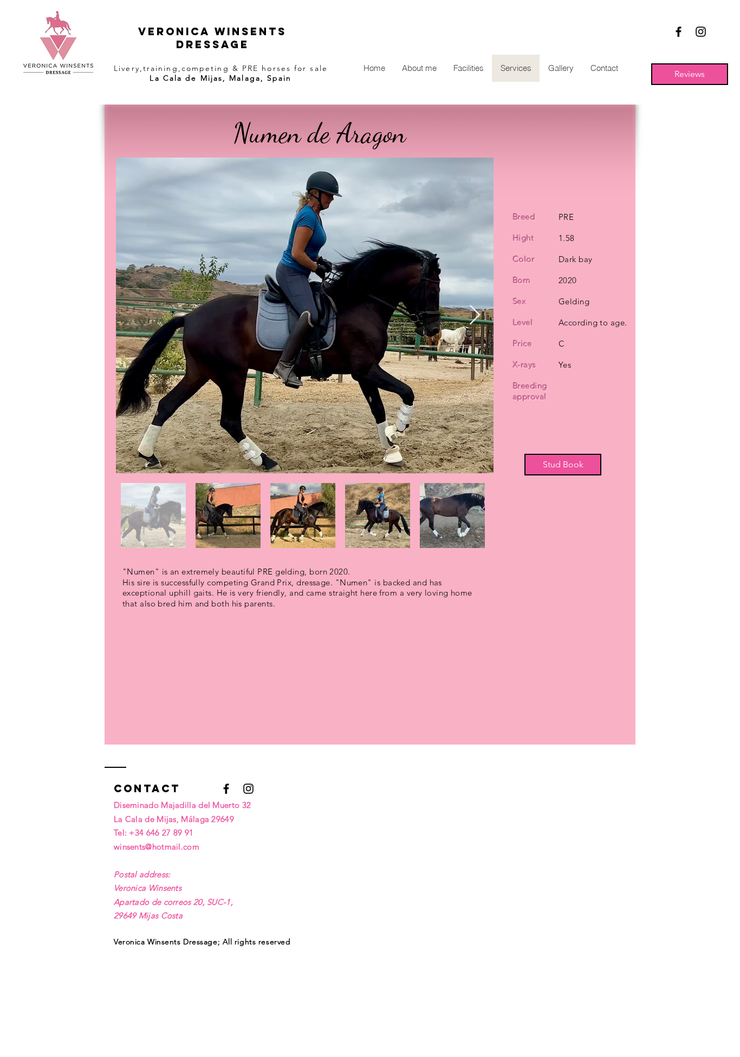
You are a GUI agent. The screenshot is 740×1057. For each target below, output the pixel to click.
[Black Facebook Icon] (678, 31)
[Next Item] (475, 315)
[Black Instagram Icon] (700, 31)
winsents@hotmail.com (156, 846)
